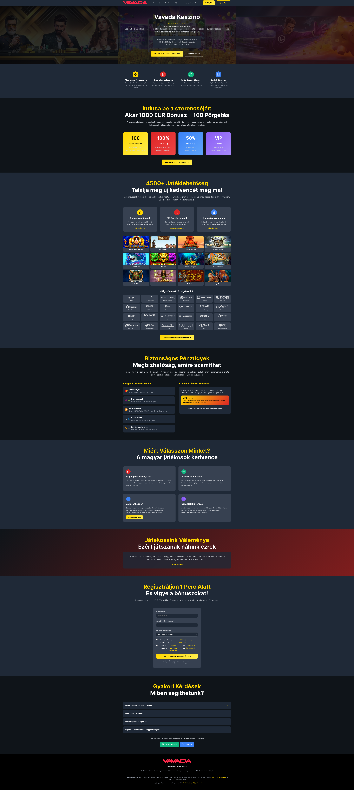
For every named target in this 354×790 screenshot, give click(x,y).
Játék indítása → (214, 228)
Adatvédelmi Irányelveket (190, 647)
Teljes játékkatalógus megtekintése (177, 337)
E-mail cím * (160, 612)
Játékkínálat (168, 3)
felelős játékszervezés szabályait (186, 641)
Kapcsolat (188, 744)
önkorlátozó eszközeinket (219, 777)
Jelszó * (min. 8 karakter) (165, 621)
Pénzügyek (179, 3)
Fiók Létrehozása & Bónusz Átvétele (177, 656)
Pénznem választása (163, 630)
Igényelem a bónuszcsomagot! (177, 162)
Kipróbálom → (140, 228)
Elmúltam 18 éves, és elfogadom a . (179, 641)
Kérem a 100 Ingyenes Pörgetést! (167, 54)
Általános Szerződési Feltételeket (173, 648)
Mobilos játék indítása (134, 517)
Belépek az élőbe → (177, 228)
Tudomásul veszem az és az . (179, 648)
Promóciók (157, 3)
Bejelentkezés (223, 3)
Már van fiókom (194, 54)
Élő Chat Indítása (170, 744)
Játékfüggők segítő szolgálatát (192, 783)
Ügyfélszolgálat (191, 3)
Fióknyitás (208, 3)
